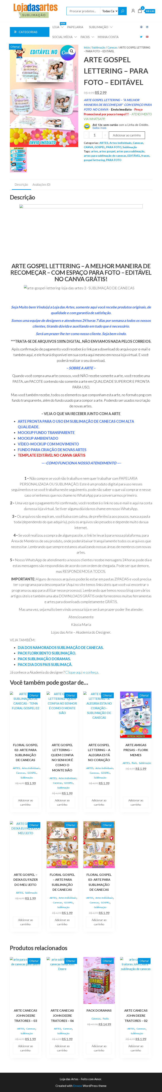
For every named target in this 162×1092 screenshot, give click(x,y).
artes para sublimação (130, 151)
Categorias (28, 32)
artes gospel (107, 151)
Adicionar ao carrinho (127, 135)
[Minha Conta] (133, 10)
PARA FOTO (113, 147)
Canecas (112, 47)
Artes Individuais (120, 142)
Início (87, 47)
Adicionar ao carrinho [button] (25, 802)
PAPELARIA (75, 27)
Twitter (141, 37)
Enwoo (77, 1085)
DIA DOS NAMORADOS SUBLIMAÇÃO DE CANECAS (60, 647)
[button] (71, 51)
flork (134, 763)
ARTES (103, 142)
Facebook (141, 27)
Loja (58, 25)
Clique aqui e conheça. (82, 672)
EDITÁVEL (133, 155)
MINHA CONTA (108, 37)
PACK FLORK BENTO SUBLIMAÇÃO (46, 653)
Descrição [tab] (21, 184)
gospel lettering (94, 160)
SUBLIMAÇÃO (98, 27)
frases (145, 155)
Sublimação (98, 47)
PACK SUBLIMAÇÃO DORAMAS (44, 659)
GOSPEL (99, 147)
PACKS (85, 37)
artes (94, 151)
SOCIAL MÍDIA (62, 37)
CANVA (88, 147)
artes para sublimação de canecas (105, 155)
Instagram (147, 27)
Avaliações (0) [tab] (41, 184)
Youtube (147, 37)
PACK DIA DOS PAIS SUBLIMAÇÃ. (45, 664)
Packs (106, 1018)
